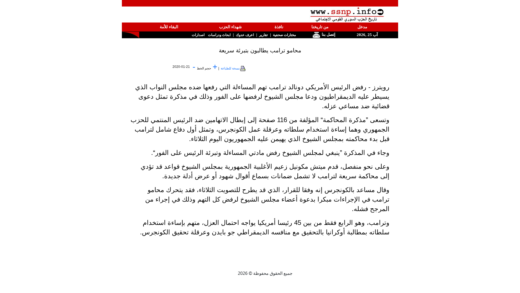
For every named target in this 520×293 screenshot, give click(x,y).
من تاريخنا (320, 27)
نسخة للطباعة (230, 68)
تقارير (263, 35)
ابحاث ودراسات (219, 35)
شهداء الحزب (230, 27)
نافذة (279, 27)
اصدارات (198, 35)
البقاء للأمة (169, 27)
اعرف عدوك (245, 35)
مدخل (362, 27)
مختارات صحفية (284, 35)
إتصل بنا (328, 34)
